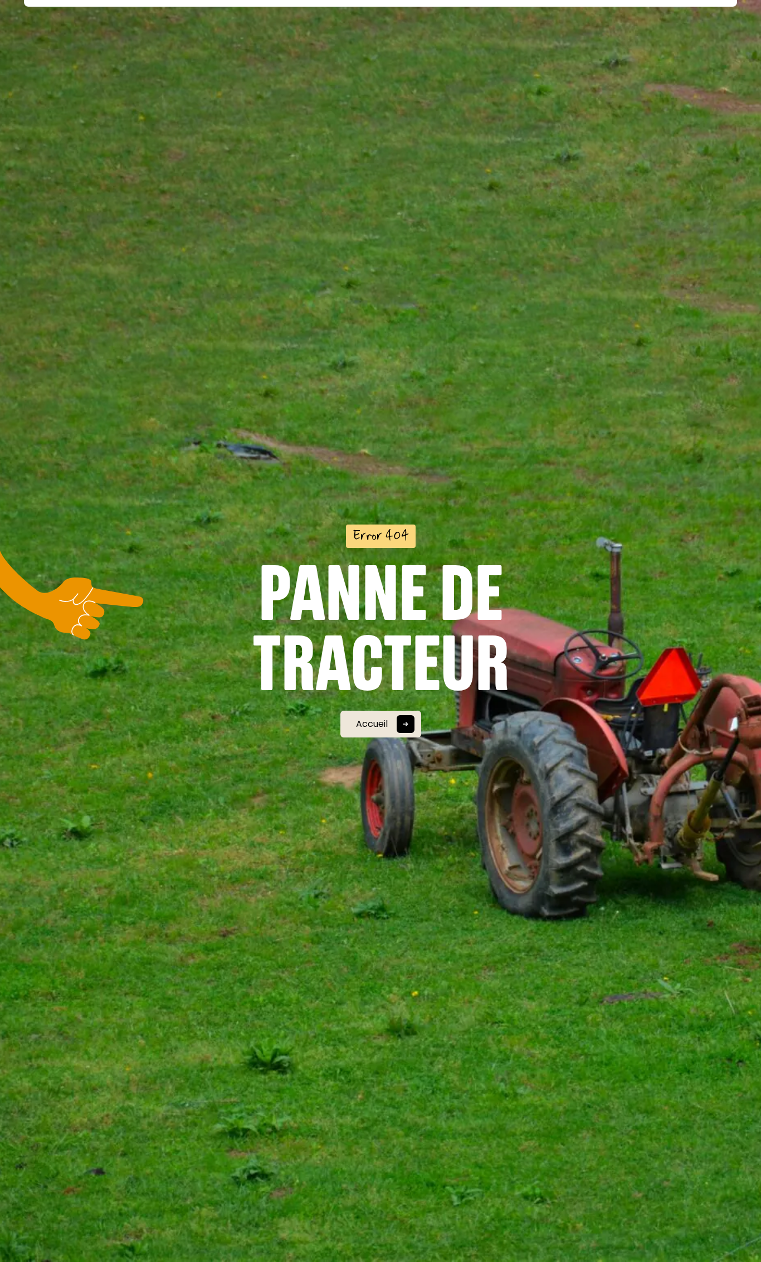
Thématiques (330, 40)
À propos (189, 40)
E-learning (513, 40)
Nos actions (255, 40)
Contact (573, 40)
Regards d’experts (431, 40)
